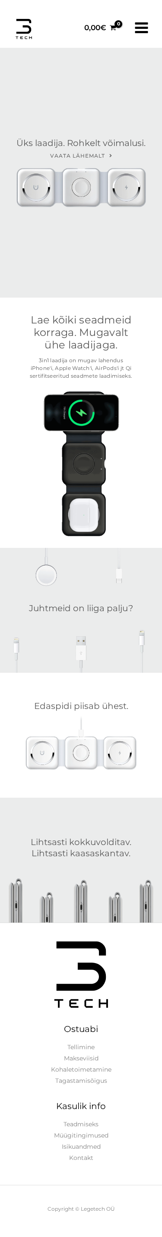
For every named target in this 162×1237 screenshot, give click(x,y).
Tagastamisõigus (81, 1081)
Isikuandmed (81, 1146)
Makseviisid (81, 1058)
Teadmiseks (81, 1124)
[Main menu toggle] (141, 27)
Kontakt (81, 1158)
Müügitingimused (81, 1135)
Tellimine (81, 1047)
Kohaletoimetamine (81, 1069)
